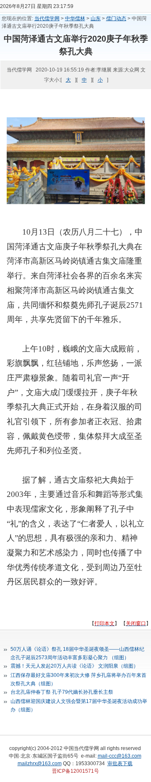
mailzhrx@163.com (40, 763)
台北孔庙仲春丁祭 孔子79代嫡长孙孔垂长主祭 (61, 692)
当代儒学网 (47, 18)
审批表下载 (120, 763)
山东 (96, 18)
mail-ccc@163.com (119, 756)
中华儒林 (75, 18)
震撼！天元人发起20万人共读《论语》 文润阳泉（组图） (74, 666)
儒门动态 (116, 18)
